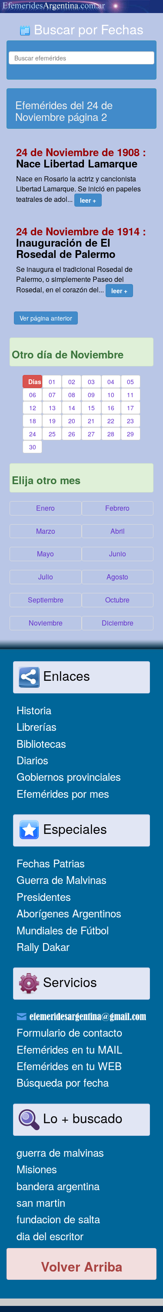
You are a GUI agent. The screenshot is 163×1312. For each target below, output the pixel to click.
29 (130, 433)
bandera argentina (58, 1185)
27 (91, 433)
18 (32, 420)
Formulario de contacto (69, 1032)
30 (32, 446)
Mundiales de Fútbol (63, 929)
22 (110, 420)
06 (32, 394)
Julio (45, 577)
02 (71, 381)
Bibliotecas (41, 743)
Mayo (45, 554)
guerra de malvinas (60, 1152)
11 (130, 394)
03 (91, 381)
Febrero (117, 508)
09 (91, 394)
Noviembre (46, 623)
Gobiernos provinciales (69, 776)
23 (130, 420)
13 (52, 407)
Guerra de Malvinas (61, 879)
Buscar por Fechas (86, 29)
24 (32, 433)
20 (71, 420)
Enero (45, 508)
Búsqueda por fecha (63, 1082)
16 (110, 407)
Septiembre (45, 600)
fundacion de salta (58, 1218)
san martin (41, 1202)
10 (110, 394)
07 (52, 394)
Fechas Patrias (51, 862)
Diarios (32, 759)
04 (110, 381)
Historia (34, 709)
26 (71, 433)
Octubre (117, 600)
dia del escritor (50, 1235)
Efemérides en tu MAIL (69, 1049)
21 (91, 420)
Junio (117, 554)
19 (52, 420)
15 (91, 407)
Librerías (37, 726)
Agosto (117, 577)
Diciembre (117, 623)
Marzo (45, 531)
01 (52, 381)
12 (32, 407)
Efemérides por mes (63, 793)
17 (130, 407)
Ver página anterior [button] (46, 318)
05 (130, 381)
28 (110, 433)
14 (71, 407)
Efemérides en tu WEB (69, 1065)
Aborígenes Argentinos (69, 912)
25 (52, 433)
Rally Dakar (43, 946)
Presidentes (44, 896)
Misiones (37, 1168)
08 (71, 394)
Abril (117, 531)
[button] (88, 200)
